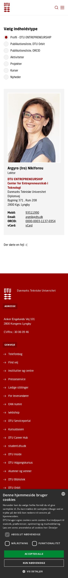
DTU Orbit (14, 487)
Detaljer (53, 527)
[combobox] (63, 494)
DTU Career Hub (18, 437)
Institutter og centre (21, 370)
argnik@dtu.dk (34, 217)
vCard (29, 225)
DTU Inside (15, 454)
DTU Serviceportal (19, 420)
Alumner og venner (20, 471)
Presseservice (17, 379)
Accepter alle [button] (34, 554)
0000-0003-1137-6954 (41, 221)
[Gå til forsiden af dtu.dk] (7, 7)
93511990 (32, 212)
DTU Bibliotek (16, 479)
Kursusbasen (16, 429)
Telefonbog (15, 354)
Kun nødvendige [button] (34, 563)
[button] (62, 7)
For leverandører (18, 395)
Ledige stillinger (18, 387)
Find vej (13, 362)
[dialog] (34, 533)
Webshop (13, 412)
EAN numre (15, 404)
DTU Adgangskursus (20, 462)
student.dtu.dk (17, 446)
